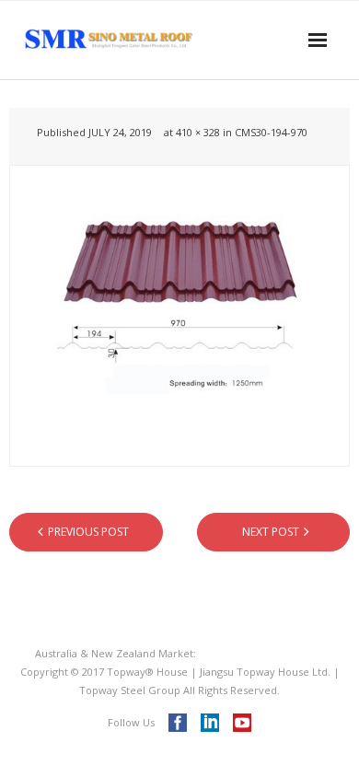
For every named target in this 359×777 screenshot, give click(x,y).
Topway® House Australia (262, 653)
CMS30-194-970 (271, 132)
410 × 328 (198, 132)
